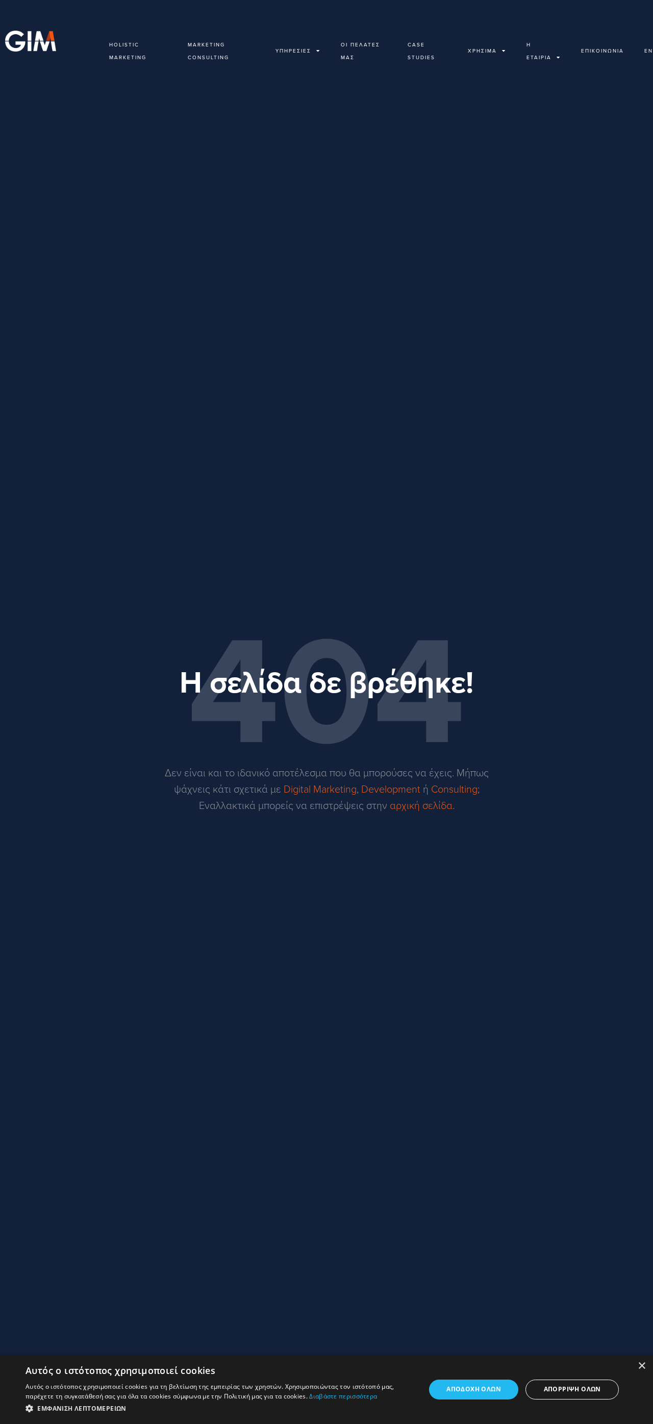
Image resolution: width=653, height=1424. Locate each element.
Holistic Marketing (127, 51)
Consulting (454, 788)
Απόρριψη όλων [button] (572, 1389)
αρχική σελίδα (421, 805)
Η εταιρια (538, 51)
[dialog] (326, 1389)
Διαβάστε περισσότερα (343, 1396)
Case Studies (421, 51)
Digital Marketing (320, 788)
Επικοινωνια (602, 50)
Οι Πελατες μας (360, 51)
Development (390, 788)
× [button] (641, 1366)
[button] (220, 1409)
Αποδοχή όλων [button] (473, 1389)
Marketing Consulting (208, 51)
